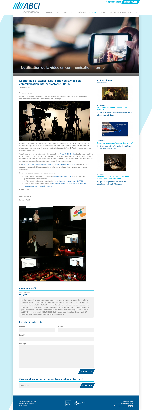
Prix (66, 12)
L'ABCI (58, 12)
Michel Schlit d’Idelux (67, 154)
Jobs (73, 12)
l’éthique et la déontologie (62, 176)
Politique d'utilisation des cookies (124, 12)
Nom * (60, 327)
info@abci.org (128, 401)
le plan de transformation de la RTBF (70, 181)
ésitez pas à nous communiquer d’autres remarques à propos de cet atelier (49, 164)
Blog (94, 12)
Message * (23, 344)
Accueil (49, 12)
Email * (22, 335)
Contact (102, 12)
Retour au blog (102, 82)
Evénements (83, 12)
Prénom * (22, 327)
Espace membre (114, 2)
